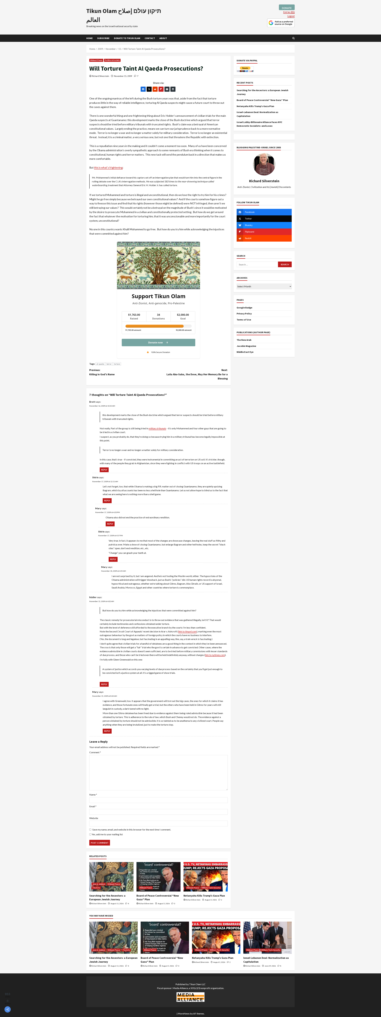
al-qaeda (100, 364)
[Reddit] (155, 89)
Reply (104, 469)
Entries (289, 12)
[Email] (167, 89)
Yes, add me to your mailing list (107, 834)
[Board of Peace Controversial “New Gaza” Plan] (158, 877)
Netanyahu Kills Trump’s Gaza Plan (204, 895)
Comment (95, 752)
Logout (291, 15)
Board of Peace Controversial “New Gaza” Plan (262, 100)
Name (93, 794)
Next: (197, 374)
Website (93, 818)
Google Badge (244, 307)
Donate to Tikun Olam (127, 38)
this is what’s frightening (108, 167)
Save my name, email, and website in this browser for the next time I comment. (131, 829)
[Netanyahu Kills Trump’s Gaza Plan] (206, 877)
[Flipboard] (161, 89)
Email (92, 806)
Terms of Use (244, 319)
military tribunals (157, 428)
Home (89, 38)
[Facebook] (143, 89)
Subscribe (103, 38)
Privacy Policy (244, 313)
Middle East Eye (245, 351)
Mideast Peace (96, 60)
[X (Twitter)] (149, 89)
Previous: (102, 372)
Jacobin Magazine (246, 345)
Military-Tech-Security (211, 888)
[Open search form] (293, 38)
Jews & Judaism (98, 884)
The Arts (96, 888)
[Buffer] (172, 89)
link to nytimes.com (215, 654)
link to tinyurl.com (187, 631)
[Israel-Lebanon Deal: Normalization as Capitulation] (267, 938)
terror (109, 364)
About (163, 38)
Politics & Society (112, 60)
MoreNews (184, 1013)
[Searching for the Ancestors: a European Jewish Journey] (111, 877)
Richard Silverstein (100, 76)
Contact (150, 38)
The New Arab (244, 339)
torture (117, 364)
